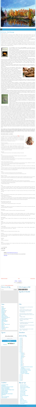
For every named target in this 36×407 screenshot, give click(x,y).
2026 (21, 338)
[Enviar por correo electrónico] (1, 248)
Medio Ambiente (4, 321)
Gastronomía (3, 315)
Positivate (21, 398)
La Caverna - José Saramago (7, 32)
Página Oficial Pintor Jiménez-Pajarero (7, 393)
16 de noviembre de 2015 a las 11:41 (12, 252)
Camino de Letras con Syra (18, 8)
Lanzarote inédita (22, 391)
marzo (22, 363)
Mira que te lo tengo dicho (24, 395)
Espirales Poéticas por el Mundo (25, 387)
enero (22, 365)
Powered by (5, 344)
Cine (2, 307)
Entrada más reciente (4, 278)
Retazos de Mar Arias (23, 400)
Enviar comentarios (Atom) (9, 285)
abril (21, 362)
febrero (22, 364)
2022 (21, 342)
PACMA (21, 396)
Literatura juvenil (4, 320)
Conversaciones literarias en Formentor (7, 386)
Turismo (2, 329)
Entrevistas (3, 312)
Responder (5, 255)
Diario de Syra (3, 310)
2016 (21, 349)
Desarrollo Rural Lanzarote (24, 386)
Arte (2, 306)
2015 (21, 350)
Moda (2, 322)
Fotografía (3, 314)
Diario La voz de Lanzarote (5, 387)
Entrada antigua (32, 278)
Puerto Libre (22, 399)
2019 (21, 346)
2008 (21, 380)
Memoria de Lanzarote (4, 391)
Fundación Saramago (4, 390)
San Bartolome (3, 394)
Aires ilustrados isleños (23, 372)
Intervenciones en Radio (5, 317)
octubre (22, 355)
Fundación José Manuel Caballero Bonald (7, 389)
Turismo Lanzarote (4, 397)
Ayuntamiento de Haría (4, 384)
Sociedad (2, 328)
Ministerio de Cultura (4, 392)
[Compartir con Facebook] (4, 248)
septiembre (22, 356)
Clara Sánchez (3, 385)
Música (2, 323)
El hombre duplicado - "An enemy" (25, 370)
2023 (21, 341)
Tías (2, 395)
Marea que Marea (22, 394)
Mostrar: (15, 282)
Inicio (19, 278)
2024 (21, 340)
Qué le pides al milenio (23, 371)
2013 (21, 374)
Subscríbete (9, 340)
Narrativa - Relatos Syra (5, 324)
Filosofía (2, 313)
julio (21, 358)
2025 (21, 339)
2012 (21, 375)
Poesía (2, 326)
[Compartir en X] (3, 248)
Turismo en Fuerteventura (5, 396)
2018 (21, 347)
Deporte (2, 309)
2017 (21, 348)
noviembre (22, 354)
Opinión (2, 325)
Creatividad (3, 308)
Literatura (2, 319)
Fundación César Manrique (5, 388)
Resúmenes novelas (4, 327)
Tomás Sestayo (22, 403)
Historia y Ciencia (4, 316)
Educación (3, 311)
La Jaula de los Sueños (23, 390)
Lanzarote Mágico (23, 392)
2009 (21, 379)
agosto (22, 357)
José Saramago (5, 247)
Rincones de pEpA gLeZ (24, 402)
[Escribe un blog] (2, 248)
